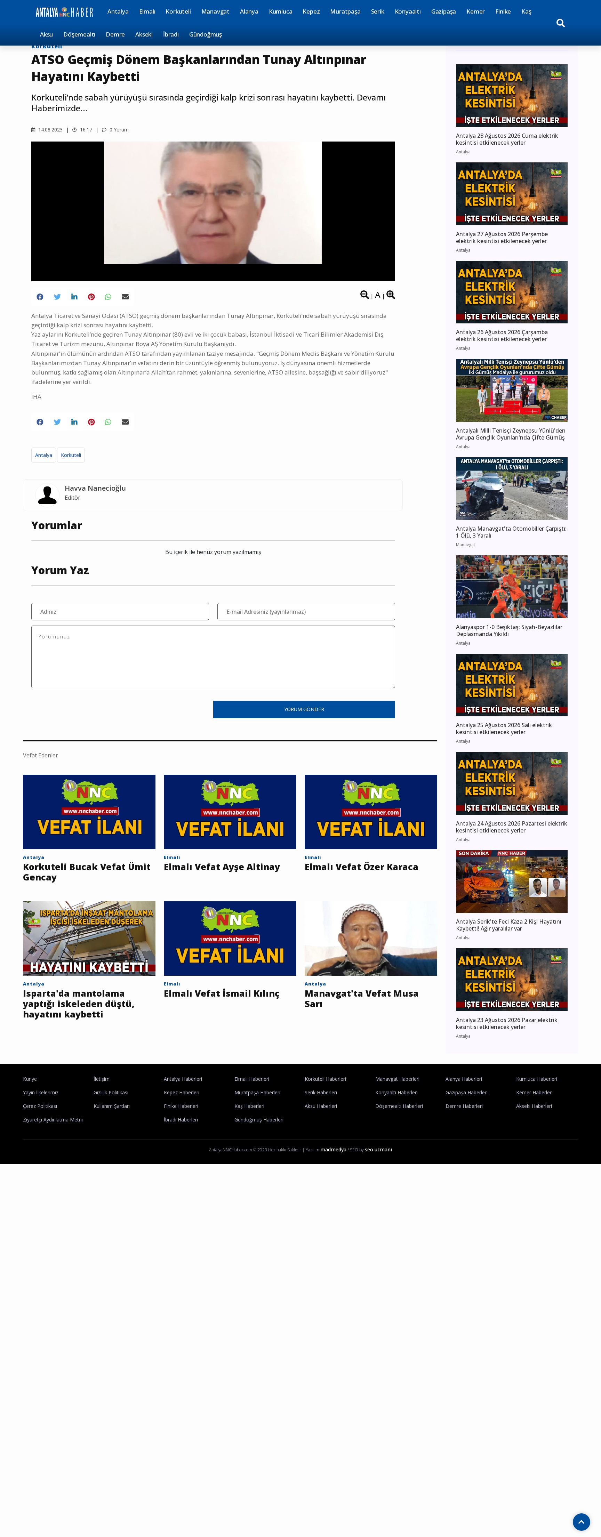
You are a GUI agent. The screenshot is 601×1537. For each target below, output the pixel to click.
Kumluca (281, 11)
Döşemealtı (79, 34)
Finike (503, 11)
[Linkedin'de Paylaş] (74, 297)
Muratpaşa (345, 11)
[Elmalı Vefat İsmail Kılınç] (230, 938)
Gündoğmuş (205, 34)
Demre (115, 34)
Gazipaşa (443, 11)
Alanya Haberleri (464, 1079)
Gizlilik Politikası (111, 1092)
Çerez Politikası (40, 1106)
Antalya (118, 11)
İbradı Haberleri (181, 1119)
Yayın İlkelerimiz (40, 1092)
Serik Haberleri (321, 1092)
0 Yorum (118, 129)
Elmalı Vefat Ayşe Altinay (222, 866)
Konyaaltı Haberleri (396, 1092)
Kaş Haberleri (249, 1106)
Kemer (475, 11)
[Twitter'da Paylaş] (57, 297)
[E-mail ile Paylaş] (125, 297)
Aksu (46, 34)
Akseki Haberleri (534, 1106)
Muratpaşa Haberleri (257, 1092)
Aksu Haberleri (321, 1106)
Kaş (526, 11)
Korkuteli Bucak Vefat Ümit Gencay (87, 871)
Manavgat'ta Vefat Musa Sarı (362, 998)
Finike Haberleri (181, 1106)
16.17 (85, 129)
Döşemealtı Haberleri (399, 1106)
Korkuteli (178, 11)
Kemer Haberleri (534, 1092)
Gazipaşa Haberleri (467, 1092)
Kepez (311, 11)
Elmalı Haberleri (251, 1079)
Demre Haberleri (464, 1106)
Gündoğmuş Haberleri (258, 1119)
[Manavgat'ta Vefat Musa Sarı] (371, 938)
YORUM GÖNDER (304, 709)
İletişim (102, 1079)
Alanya (249, 11)
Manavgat (215, 11)
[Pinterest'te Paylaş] (91, 297)
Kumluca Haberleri (536, 1079)
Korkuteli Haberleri (325, 1079)
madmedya (333, 1149)
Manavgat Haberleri (397, 1079)
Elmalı (147, 11)
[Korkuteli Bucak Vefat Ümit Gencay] (89, 811)
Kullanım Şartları (112, 1106)
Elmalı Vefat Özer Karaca (361, 866)
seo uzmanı (378, 1149)
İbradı (171, 34)
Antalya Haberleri (183, 1079)
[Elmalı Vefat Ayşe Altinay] (230, 811)
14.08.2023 (50, 129)
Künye (30, 1079)
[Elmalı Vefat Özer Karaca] (371, 811)
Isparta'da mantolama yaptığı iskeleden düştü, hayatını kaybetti (79, 1003)
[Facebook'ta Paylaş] (40, 297)
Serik (377, 11)
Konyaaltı (408, 11)
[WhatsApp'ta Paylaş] (108, 297)
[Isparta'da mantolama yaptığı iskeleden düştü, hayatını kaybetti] (89, 938)
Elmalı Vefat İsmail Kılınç (222, 993)
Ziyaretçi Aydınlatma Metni (53, 1119)
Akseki (144, 34)
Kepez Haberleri (181, 1092)
